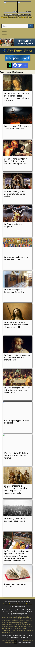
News (20, 635)
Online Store (6, 635)
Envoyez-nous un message (19, 637)
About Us (14, 635)
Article (25, 635)
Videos (30, 635)
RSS (8, 637)
